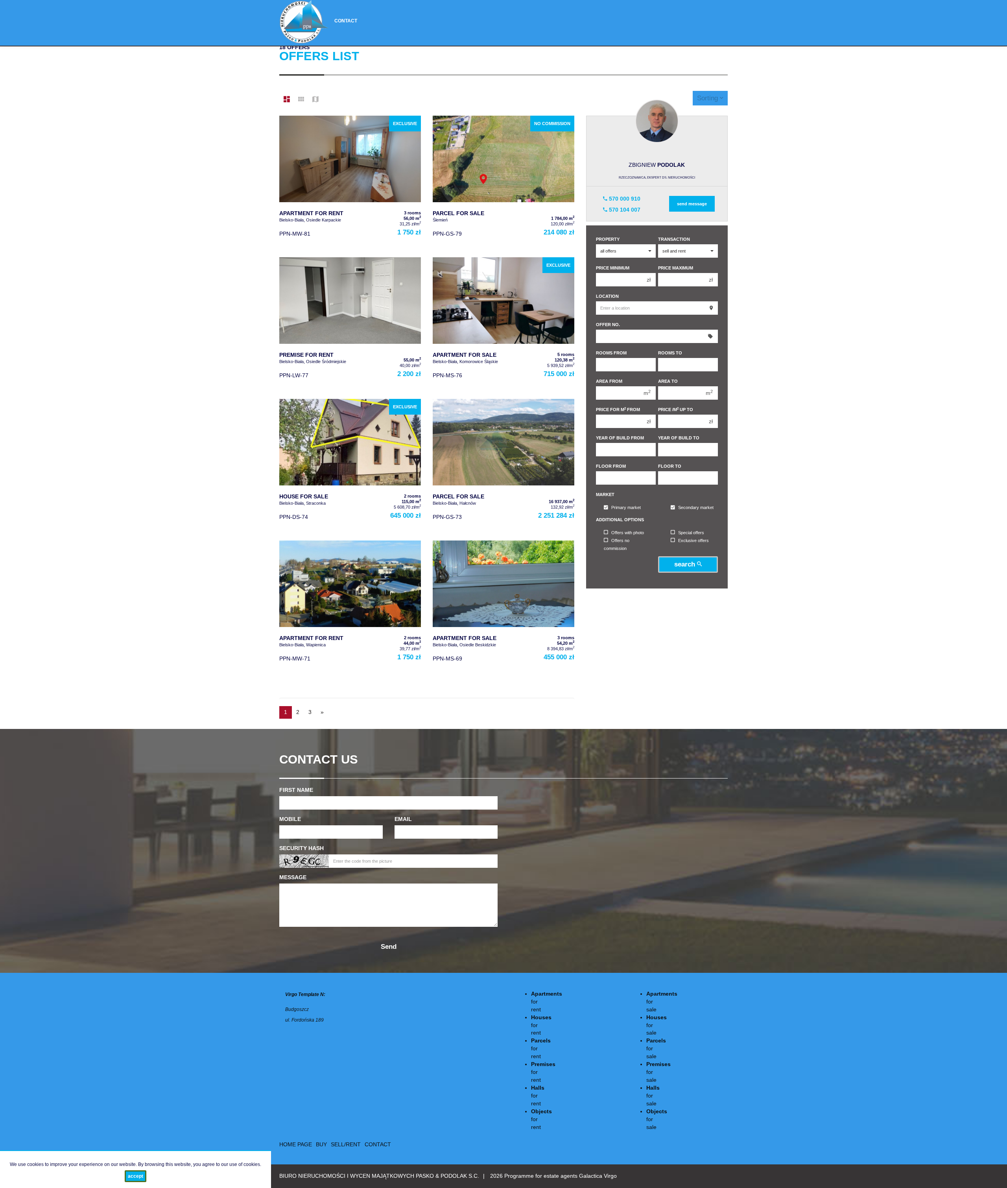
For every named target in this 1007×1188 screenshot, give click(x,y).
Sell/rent (346, 1144)
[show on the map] (315, 99)
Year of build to (678, 437)
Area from (609, 381)
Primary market (626, 507)
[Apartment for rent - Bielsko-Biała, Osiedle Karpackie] (350, 182)
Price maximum (675, 268)
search (685, 564)
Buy (321, 1144)
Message (292, 877)
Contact (345, 21)
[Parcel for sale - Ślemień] (503, 182)
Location (607, 296)
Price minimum (612, 268)
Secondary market (696, 507)
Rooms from (611, 352)
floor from (611, 466)
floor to (669, 466)
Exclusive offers (693, 540)
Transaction (674, 239)
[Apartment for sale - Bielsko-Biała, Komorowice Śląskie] (503, 324)
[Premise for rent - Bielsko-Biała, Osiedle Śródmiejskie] (350, 324)
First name (296, 790)
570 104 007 (623, 210)
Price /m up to (675, 409)
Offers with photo (627, 532)
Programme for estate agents (541, 1176)
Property (608, 239)
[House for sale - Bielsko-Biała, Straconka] (350, 466)
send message (692, 203)
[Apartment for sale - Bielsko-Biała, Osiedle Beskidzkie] (503, 607)
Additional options (620, 519)
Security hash (301, 848)
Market (605, 494)
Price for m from (618, 409)
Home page (295, 1144)
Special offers (691, 532)
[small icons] (301, 99)
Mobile (290, 819)
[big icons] (286, 99)
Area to (668, 381)
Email (403, 819)
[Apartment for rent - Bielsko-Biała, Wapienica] (350, 607)
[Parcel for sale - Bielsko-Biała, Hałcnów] (503, 466)
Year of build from (620, 437)
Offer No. (608, 324)
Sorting (708, 98)
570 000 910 (623, 199)
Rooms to (670, 352)
